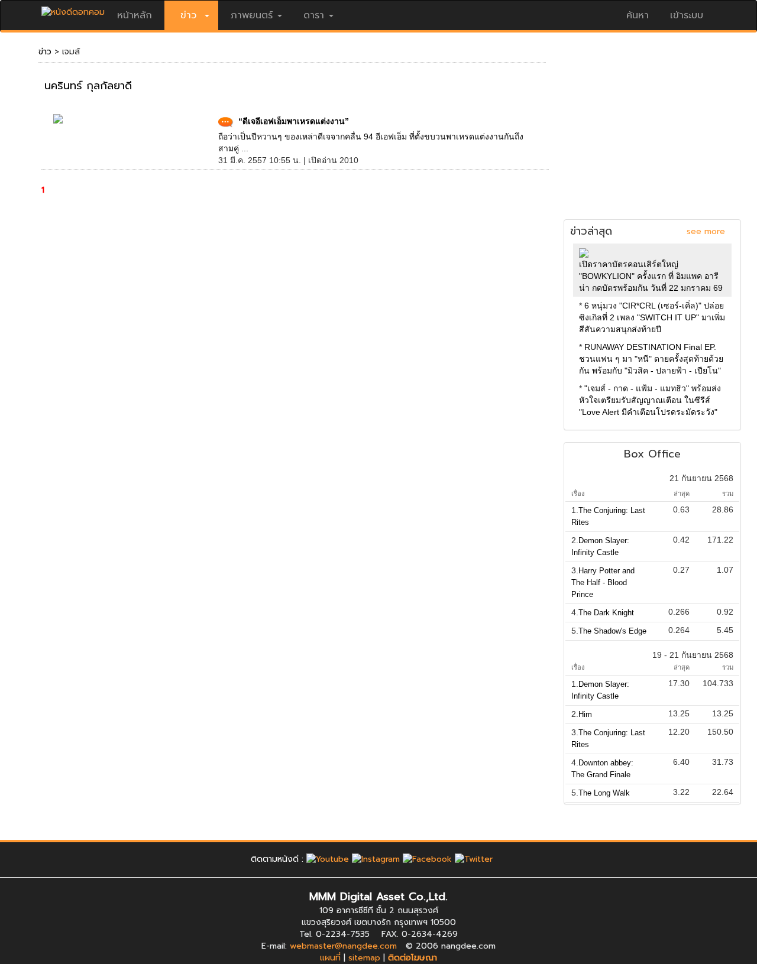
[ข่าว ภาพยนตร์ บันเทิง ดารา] (73, 9)
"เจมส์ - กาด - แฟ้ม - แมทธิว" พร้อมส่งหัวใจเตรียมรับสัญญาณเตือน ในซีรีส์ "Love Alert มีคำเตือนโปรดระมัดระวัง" (650, 400)
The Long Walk (604, 792)
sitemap (364, 958)
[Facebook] (427, 859)
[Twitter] (474, 859)
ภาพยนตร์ (251, 15)
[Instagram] (376, 859)
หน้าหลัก (135, 15)
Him (585, 714)
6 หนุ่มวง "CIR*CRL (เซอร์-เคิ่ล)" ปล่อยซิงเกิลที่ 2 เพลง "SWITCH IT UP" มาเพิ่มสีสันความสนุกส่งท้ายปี (652, 317)
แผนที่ (330, 958)
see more (706, 231)
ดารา (314, 15)
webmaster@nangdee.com (343, 946)
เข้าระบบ (687, 15)
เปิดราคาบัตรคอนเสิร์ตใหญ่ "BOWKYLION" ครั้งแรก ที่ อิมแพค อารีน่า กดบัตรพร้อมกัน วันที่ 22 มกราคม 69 (651, 276)
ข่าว (44, 52)
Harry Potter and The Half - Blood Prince (603, 582)
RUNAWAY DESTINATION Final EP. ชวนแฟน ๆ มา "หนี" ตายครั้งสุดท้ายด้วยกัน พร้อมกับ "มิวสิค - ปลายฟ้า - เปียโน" (651, 358)
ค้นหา (637, 15)
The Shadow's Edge (612, 631)
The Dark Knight (606, 612)
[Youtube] (327, 859)
